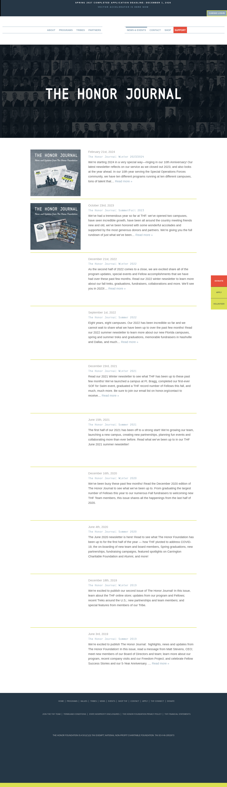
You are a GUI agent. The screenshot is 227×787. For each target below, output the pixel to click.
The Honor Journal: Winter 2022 (112, 263)
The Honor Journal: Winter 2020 (112, 478)
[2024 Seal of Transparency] (153, 748)
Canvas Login (217, 13)
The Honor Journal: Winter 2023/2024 (116, 156)
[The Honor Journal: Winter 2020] (56, 494)
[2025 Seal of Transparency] (169, 748)
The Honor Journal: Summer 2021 (112, 424)
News (102, 701)
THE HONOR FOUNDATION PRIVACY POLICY (142, 714)
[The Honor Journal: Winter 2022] (56, 279)
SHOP (168, 30)
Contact (155, 30)
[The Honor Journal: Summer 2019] (56, 654)
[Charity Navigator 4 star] (105, 748)
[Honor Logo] (113, 31)
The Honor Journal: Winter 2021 (112, 371)
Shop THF (122, 701)
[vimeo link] (210, 5)
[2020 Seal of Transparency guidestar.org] (73, 748)
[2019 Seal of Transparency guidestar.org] (57, 748)
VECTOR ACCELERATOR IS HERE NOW (123, 7)
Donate (219, 281)
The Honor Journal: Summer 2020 (112, 531)
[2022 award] (113, 768)
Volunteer (219, 304)
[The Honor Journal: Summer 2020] (56, 547)
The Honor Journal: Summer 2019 (112, 638)
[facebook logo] (220, 5)
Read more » (123, 181)
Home (61, 701)
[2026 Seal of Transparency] (185, 748)
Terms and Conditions (74, 714)
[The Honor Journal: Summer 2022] (56, 333)
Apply (219, 292)
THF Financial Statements (177, 714)
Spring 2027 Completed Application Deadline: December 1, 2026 (123, 3)
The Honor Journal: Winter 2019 (112, 585)
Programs (72, 701)
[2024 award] (169, 768)
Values (83, 701)
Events (111, 701)
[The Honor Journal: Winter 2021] (56, 386)
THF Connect (157, 701)
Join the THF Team (51, 714)
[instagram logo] (225, 5)
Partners (94, 30)
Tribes (80, 30)
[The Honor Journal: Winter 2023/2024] (56, 172)
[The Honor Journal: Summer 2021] (56, 440)
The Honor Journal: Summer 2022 (112, 317)
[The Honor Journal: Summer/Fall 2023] (56, 226)
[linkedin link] (215, 5)
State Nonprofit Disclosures (104, 714)
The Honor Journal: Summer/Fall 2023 (116, 210)
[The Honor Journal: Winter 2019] (56, 601)
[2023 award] (141, 768)
